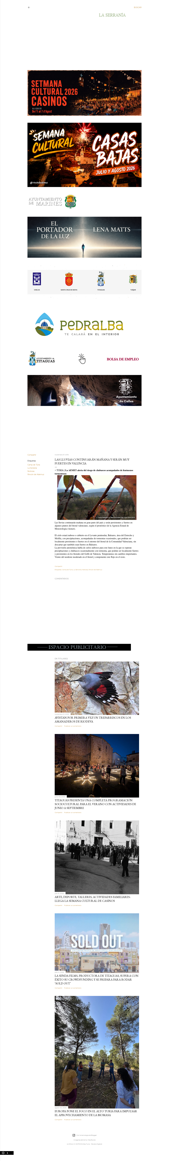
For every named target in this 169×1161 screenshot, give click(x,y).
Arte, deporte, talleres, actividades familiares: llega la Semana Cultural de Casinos (92, 899)
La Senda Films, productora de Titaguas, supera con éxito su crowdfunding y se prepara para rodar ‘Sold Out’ (96, 979)
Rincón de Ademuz (35, 474)
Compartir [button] (31, 455)
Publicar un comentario (72, 726)
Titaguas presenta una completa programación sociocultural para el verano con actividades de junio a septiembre (95, 804)
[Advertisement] (82, 43)
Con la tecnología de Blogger (86, 1135)
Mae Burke (92, 1140)
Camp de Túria (33, 465)
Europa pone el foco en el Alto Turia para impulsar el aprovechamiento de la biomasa (96, 1113)
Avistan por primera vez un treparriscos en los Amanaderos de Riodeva (93, 719)
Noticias (30, 471)
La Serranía (32, 468)
